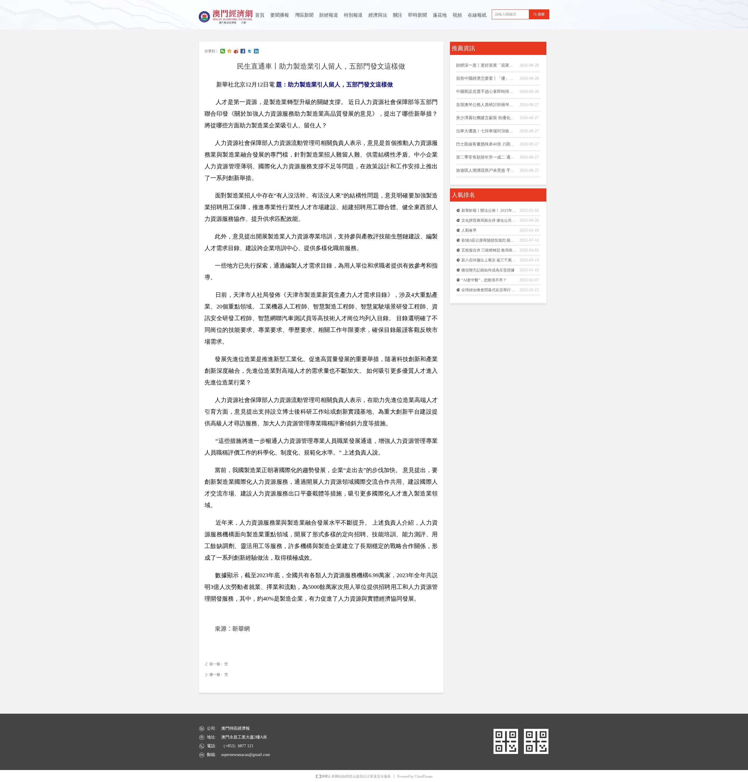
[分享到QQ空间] (229, 51)
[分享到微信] (222, 51)
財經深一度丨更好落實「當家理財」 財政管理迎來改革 (486, 65)
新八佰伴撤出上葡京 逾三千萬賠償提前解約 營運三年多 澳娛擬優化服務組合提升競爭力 (489, 260)
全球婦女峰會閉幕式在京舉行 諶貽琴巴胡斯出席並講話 (489, 290)
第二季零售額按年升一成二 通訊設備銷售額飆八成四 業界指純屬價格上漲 (486, 157)
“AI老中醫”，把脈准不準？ (484, 280)
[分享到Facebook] (242, 51)
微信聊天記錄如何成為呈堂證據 (488, 270)
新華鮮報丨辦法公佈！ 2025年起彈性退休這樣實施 (489, 210)
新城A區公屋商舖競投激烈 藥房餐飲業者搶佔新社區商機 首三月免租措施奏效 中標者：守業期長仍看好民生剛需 (489, 240)
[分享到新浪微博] (236, 51)
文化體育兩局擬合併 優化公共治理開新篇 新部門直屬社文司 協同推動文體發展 (489, 220)
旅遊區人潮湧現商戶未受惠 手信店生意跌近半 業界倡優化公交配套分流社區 (486, 170)
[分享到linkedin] (256, 51)
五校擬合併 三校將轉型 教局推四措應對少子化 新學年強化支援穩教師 (489, 250)
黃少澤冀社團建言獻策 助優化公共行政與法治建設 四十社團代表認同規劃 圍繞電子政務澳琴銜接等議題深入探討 (486, 118)
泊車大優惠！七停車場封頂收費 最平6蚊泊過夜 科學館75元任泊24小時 (486, 131)
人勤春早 (469, 230)
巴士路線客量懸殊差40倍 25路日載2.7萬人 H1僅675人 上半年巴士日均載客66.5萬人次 (486, 144)
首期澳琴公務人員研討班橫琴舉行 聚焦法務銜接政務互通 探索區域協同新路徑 (486, 105)
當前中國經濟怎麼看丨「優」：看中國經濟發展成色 (486, 78)
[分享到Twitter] (249, 51)
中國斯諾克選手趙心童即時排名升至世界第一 (486, 91)
